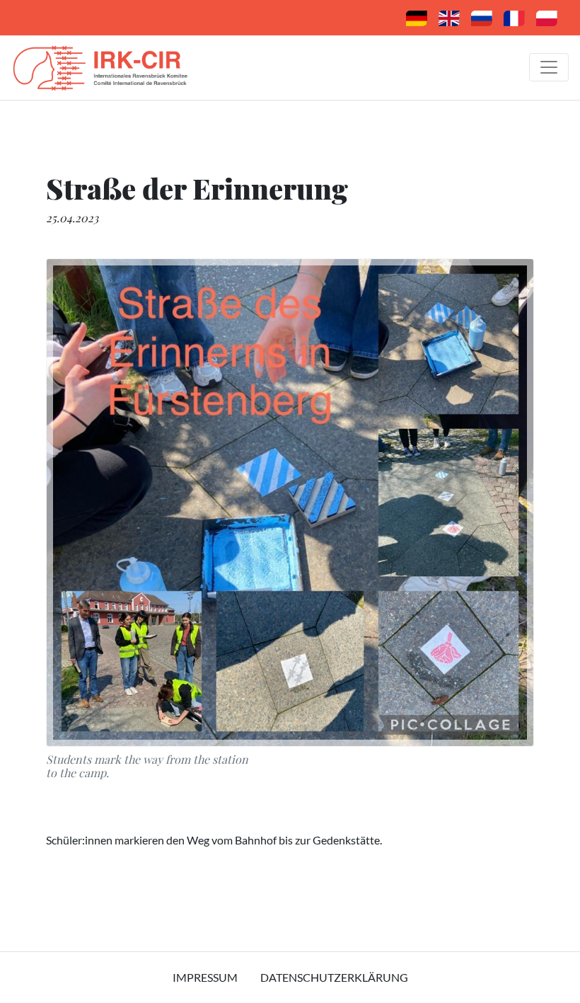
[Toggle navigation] (549, 67)
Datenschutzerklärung (334, 977)
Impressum (205, 977)
